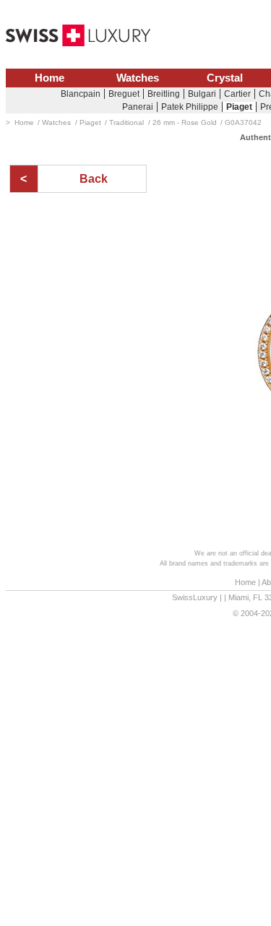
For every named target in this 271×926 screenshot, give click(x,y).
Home (49, 78)
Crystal (225, 78)
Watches (137, 78)
